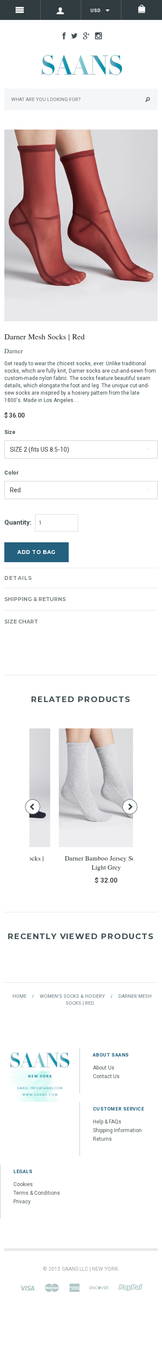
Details (18, 578)
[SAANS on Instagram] (96, 35)
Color (11, 473)
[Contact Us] (39, 1075)
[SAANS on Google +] (84, 35)
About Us (103, 1068)
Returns (102, 1139)
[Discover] (98, 1288)
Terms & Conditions (36, 1193)
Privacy (22, 1202)
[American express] (74, 1288)
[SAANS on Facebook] (62, 35)
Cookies (23, 1184)
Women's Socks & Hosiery (72, 996)
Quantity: (18, 522)
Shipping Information (117, 1130)
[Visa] (27, 1288)
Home (19, 996)
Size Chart (21, 621)
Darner (13, 350)
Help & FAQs (107, 1122)
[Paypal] (130, 1288)
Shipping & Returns (35, 599)
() (141, 10)
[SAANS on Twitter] (72, 35)
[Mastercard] (51, 1288)
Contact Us (106, 1076)
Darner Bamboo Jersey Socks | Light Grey (83, 862)
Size (10, 432)
